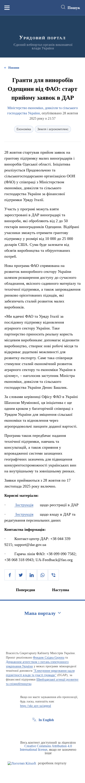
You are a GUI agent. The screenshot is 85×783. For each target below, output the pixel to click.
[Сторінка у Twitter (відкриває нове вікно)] (42, 730)
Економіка (24, 129)
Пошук (74, 7)
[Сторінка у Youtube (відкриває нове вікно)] (50, 730)
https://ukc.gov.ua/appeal (35, 705)
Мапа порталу (40, 613)
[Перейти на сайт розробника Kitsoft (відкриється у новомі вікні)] (22, 763)
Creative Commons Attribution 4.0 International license (46, 747)
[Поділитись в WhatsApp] (42, 575)
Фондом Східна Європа (48, 657)
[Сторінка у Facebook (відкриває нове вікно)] (34, 730)
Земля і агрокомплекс (52, 129)
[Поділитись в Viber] (53, 575)
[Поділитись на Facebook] (10, 575)
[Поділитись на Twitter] (20, 575)
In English (46, 720)
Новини (13, 67)
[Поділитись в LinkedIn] (31, 575)
